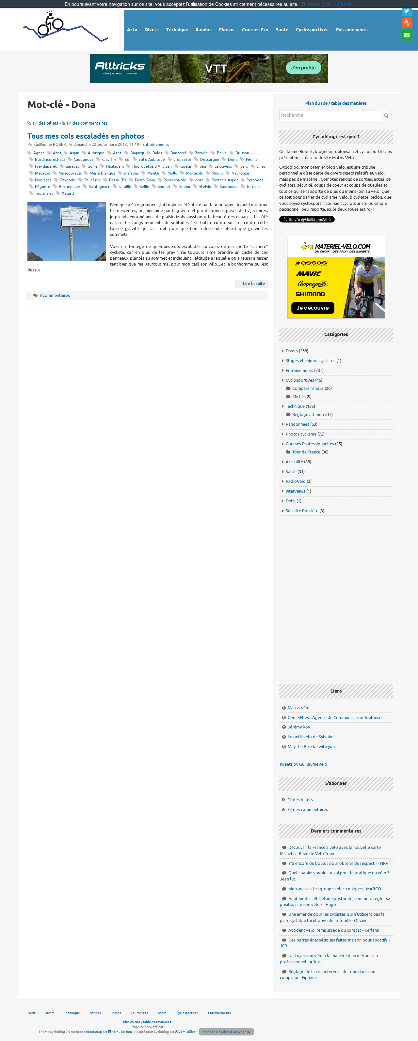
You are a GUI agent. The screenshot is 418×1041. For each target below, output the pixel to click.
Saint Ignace (99, 186)
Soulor (185, 186)
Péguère (42, 186)
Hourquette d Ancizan (152, 166)
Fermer (345, 4)
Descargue (209, 159)
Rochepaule (69, 186)
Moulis (217, 173)
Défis (291, 501)
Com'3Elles (186, 1032)
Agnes (38, 153)
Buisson (242, 153)
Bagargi (137, 153)
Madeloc (42, 173)
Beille (222, 153)
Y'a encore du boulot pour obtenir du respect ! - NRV (338, 863)
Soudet (164, 186)
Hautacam (115, 166)
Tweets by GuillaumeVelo (303, 764)
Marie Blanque (103, 173)
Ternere (253, 186)
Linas (260, 166)
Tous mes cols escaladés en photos (86, 137)
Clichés (299, 396)
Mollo (172, 173)
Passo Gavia (145, 180)
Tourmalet (44, 193)
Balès (157, 153)
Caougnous (83, 159)
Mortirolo (194, 173)
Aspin (74, 153)
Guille (93, 166)
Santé (291, 471)
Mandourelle (69, 173)
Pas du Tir (117, 180)
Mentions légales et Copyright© (226, 1032)
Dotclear (156, 1027)
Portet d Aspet (225, 180)
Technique (295, 406)
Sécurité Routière (302, 510)
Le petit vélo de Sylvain (310, 737)
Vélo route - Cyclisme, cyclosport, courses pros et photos (66, 29)
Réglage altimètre (309, 414)
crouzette (182, 159)
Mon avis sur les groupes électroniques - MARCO (334, 889)
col (127, 159)
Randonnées (297, 424)
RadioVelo (296, 481)
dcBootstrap (93, 1032)
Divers (292, 351)
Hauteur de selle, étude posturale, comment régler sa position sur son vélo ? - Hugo (335, 902)
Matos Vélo (299, 708)
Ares (57, 153)
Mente (153, 173)
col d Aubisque (152, 159)
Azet (117, 153)
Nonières (43, 180)
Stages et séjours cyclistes (310, 360)
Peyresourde (175, 180)
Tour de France (306, 452)
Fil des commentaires (87, 123)
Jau (203, 166)
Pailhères (92, 180)
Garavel (72, 166)
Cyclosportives (300, 380)
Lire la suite (254, 283)
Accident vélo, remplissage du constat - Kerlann (333, 930)
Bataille (201, 153)
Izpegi (185, 166)
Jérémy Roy (299, 727)
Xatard (68, 193)
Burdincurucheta (50, 159)
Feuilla (251, 159)
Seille (144, 186)
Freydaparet (46, 166)
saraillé (125, 186)
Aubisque (96, 153)
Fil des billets (45, 123)
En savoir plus (315, 4)
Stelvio (205, 186)
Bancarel (178, 153)
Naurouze (240, 173)
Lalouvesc (223, 166)
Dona (232, 159)
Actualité (294, 462)
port (199, 180)
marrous (131, 173)
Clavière (109, 159)
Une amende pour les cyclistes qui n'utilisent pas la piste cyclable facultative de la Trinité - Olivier (332, 917)
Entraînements (155, 144)
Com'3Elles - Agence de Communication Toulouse (334, 717)
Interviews (295, 491)
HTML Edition (121, 1032)
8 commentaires (55, 295)
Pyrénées (255, 180)
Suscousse (229, 186)
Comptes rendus (308, 388)
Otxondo (67, 180)
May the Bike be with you (311, 746)
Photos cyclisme (301, 434)
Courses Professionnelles (310, 444)
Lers (244, 166)
